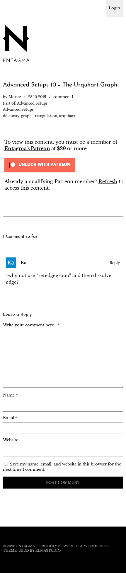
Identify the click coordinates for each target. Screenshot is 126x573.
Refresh (107, 181)
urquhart (67, 116)
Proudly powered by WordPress (73, 546)
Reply (115, 263)
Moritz (14, 97)
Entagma (25, 546)
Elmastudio (48, 550)
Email (10, 417)
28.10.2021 (37, 97)
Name (10, 395)
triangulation (45, 116)
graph (26, 116)
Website (10, 439)
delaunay (11, 116)
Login (114, 8)
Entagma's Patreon (27, 148)
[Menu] (10, 7)
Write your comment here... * (31, 325)
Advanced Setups (32, 103)
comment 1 (63, 97)
